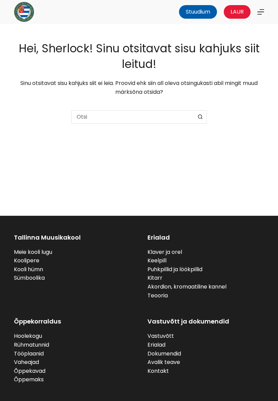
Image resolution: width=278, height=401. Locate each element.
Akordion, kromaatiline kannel (186, 287)
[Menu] (260, 11)
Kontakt (158, 371)
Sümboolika (29, 278)
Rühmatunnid (31, 345)
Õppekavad (29, 371)
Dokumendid (164, 354)
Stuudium (198, 12)
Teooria (157, 295)
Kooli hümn (28, 269)
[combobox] (133, 117)
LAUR (237, 12)
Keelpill (156, 260)
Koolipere (26, 260)
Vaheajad (26, 362)
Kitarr (154, 278)
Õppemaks (29, 379)
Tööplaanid (29, 354)
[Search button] (200, 116)
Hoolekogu (28, 336)
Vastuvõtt (160, 336)
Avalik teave (163, 362)
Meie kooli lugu (33, 252)
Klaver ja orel (164, 252)
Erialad (156, 345)
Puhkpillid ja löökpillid (174, 269)
